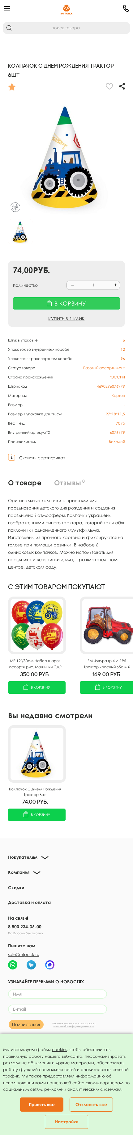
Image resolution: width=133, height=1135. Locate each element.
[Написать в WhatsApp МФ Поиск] (12, 964)
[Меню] (24, 8)
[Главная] (66, 8)
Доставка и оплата (29, 902)
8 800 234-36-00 (24, 926)
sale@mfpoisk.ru (23, 954)
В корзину (40, 687)
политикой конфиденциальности (74, 1026)
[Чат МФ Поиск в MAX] (49, 964)
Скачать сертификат (42, 457)
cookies (59, 1049)
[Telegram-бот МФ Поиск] (31, 964)
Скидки (16, 887)
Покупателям (22, 857)
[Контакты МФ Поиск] (109, 8)
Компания (18, 872)
